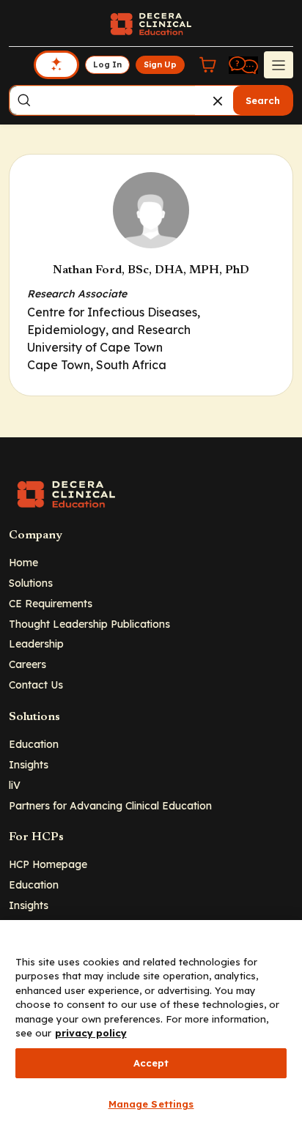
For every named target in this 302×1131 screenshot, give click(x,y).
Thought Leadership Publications (89, 624)
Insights (28, 764)
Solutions (31, 582)
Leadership (36, 643)
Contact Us (36, 684)
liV (15, 785)
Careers (27, 664)
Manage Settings (151, 1104)
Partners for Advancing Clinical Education (110, 805)
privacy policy (91, 1033)
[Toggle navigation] (278, 64)
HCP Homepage (48, 864)
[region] (151, 1025)
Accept (151, 1063)
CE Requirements (50, 603)
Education (34, 744)
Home (23, 562)
